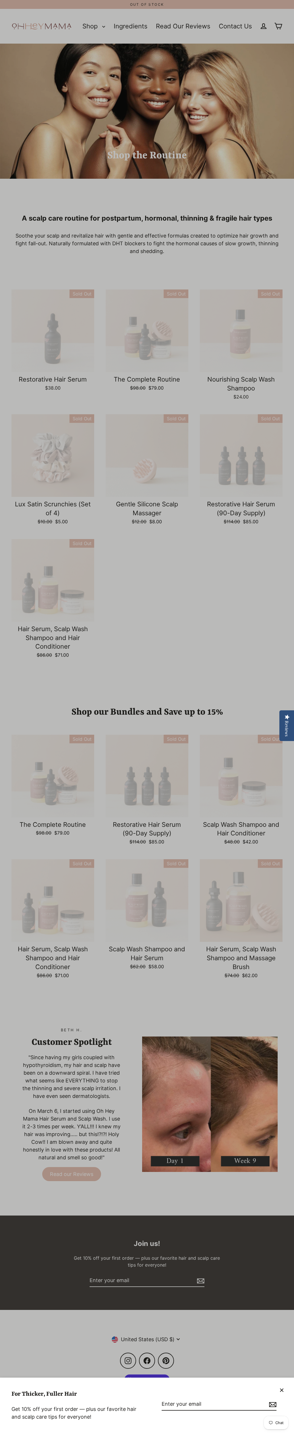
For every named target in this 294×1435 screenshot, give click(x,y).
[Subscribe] (271, 1404)
